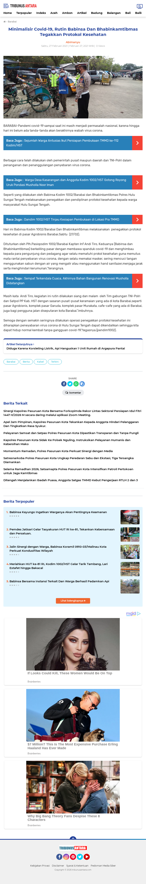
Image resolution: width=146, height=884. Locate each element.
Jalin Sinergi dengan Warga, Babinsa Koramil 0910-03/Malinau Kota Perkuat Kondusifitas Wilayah (58, 548)
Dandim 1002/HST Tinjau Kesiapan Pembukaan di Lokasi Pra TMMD (71, 219)
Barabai (11, 361)
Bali (128, 13)
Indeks (41, 13)
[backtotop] (73, 839)
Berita (26, 361)
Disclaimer (58, 865)
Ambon (67, 13)
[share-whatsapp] (76, 383)
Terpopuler (24, 13)
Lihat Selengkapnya (72, 600)
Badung (96, 13)
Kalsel (40, 361)
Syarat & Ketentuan (77, 865)
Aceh (54, 13)
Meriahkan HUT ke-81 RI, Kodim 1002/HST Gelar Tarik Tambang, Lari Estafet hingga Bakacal (59, 566)
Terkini (55, 361)
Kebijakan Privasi (40, 865)
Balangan (114, 13)
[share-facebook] (64, 383)
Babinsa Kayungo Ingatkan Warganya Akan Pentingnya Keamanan (58, 512)
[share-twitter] (70, 383)
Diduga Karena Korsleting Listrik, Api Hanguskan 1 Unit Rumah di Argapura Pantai (65, 348)
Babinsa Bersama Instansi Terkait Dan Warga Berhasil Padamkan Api (59, 581)
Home (7, 13)
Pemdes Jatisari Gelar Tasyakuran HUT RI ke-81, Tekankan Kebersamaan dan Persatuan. (62, 531)
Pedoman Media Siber (103, 865)
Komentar (75, 392)
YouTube (89, 861)
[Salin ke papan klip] (82, 383)
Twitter (81, 861)
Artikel (81, 13)
